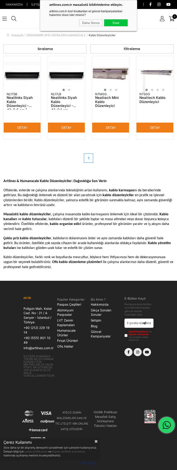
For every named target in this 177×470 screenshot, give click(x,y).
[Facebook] (128, 352)
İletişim (96, 320)
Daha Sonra (91, 23)
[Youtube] (147, 352)
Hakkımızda (100, 304)
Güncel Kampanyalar (101, 334)
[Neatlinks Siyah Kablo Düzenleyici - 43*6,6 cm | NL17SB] (22, 74)
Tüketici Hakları (105, 426)
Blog (94, 326)
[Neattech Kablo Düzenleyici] (155, 74)
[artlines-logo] (31, 298)
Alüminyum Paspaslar (65, 312)
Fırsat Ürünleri (67, 341)
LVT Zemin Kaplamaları (66, 322)
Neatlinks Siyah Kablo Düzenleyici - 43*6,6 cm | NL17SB (20, 102)
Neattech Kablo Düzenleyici (152, 100)
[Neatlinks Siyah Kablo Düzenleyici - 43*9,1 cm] (66, 74)
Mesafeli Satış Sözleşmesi (105, 419)
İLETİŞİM (37, 4)
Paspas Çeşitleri (69, 304)
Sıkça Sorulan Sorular (101, 312)
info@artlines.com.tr (38, 348)
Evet (116, 23)
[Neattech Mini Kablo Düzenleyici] (110, 74)
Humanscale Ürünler (66, 332)
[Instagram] (138, 352)
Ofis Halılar (65, 346)
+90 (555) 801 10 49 (37, 340)
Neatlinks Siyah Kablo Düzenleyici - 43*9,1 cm (64, 102)
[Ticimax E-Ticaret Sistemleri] (88, 463)
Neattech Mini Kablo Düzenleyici (107, 102)
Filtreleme (132, 49)
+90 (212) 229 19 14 (37, 330)
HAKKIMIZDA (14, 4)
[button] (63, 90)
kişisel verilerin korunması (68, 451)
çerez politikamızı (36, 451)
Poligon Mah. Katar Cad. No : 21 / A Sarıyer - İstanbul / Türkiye (38, 315)
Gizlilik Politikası (105, 412)
